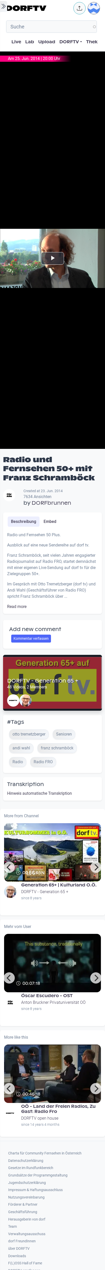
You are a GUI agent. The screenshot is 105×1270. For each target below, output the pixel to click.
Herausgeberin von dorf (26, 1219)
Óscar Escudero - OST (47, 995)
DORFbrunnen (51, 503)
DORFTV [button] (69, 42)
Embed (50, 521)
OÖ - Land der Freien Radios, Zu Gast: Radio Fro (58, 1109)
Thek (92, 42)
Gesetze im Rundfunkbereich (30, 1168)
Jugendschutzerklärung (27, 1183)
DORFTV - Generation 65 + (42, 680)
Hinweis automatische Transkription (39, 793)
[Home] (38, 8)
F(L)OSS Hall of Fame (25, 1263)
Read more (17, 606)
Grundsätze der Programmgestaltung (38, 1175)
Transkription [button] (25, 784)
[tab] (24, 522)
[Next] (95, 867)
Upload (46, 42)
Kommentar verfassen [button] (31, 638)
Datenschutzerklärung (25, 1161)
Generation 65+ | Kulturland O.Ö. (59, 885)
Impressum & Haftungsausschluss (35, 1190)
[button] (79, 8)
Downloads (17, 1256)
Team (12, 1226)
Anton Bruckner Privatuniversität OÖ (53, 1002)
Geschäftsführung (22, 1212)
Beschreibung (23, 521)
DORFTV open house (39, 1118)
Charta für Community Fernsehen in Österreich (45, 1153)
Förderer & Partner (22, 1204)
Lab (29, 42)
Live (16, 42)
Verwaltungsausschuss (26, 1234)
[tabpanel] (52, 571)
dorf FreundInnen (22, 1241)
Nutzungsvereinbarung (26, 1197)
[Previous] (9, 867)
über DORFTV (19, 1248)
